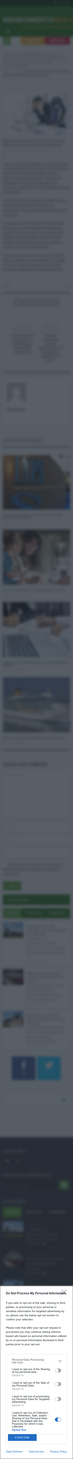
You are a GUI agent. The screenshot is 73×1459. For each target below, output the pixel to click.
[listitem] (36, 1361)
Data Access (36, 1451)
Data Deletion (14, 1451)
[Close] (65, 1293)
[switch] (58, 1370)
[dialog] (36, 1372)
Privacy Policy (58, 1451)
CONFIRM (22, 1437)
